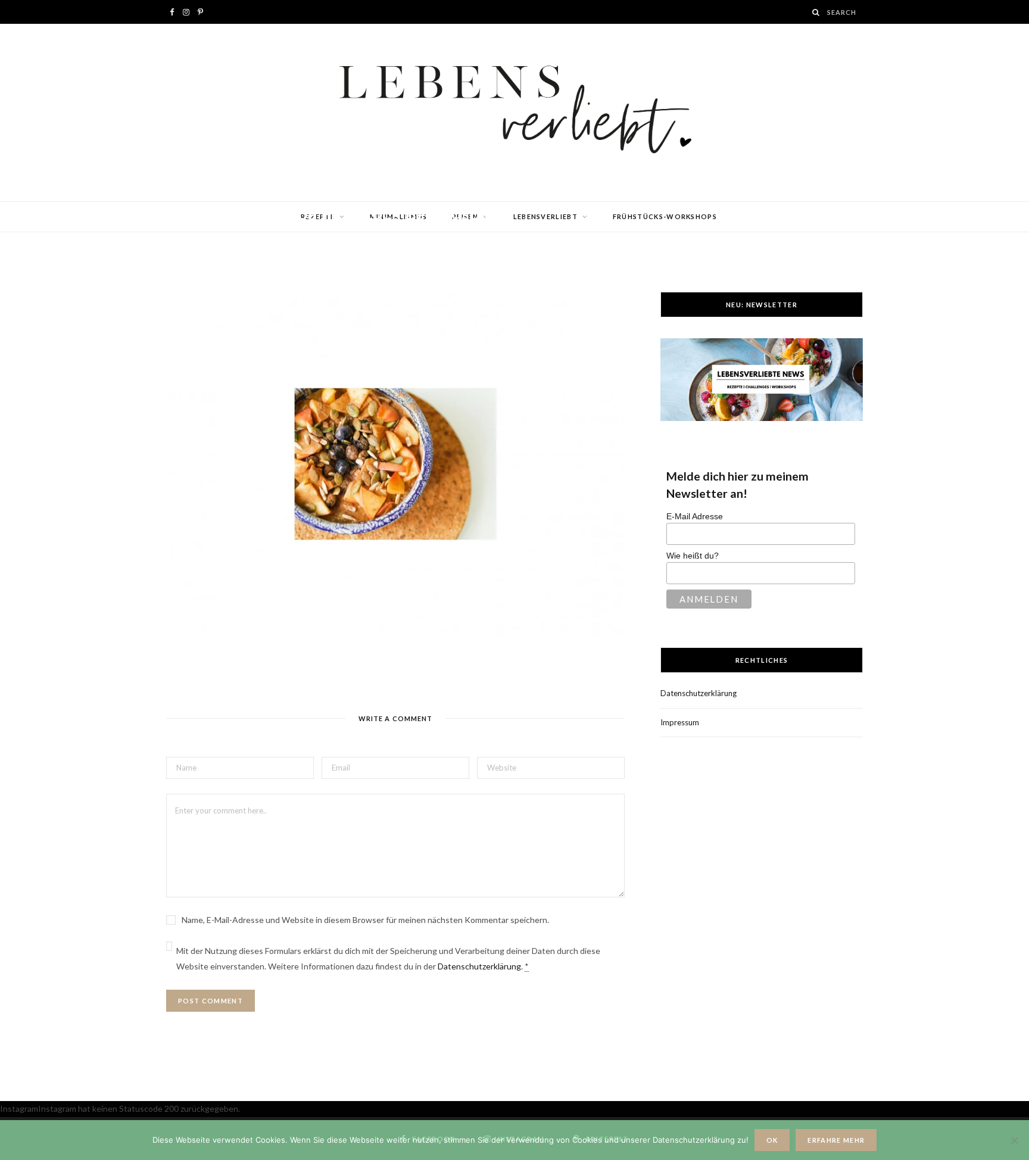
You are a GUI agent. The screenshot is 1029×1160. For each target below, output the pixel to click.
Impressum (679, 722)
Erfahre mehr (836, 1140)
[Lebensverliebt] (514, 113)
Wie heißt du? (692, 555)
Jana (210, 236)
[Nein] (1014, 1140)
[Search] (816, 12)
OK (772, 1140)
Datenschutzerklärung (479, 966)
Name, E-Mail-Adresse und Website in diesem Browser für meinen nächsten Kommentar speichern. (365, 920)
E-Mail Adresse (694, 516)
